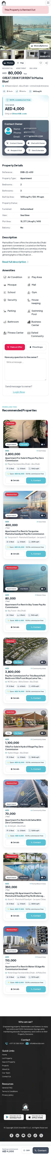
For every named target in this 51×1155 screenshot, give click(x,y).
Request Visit (16, 150)
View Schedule (38, 150)
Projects (5, 1066)
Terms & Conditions (10, 1091)
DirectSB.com (19, 113)
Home (4, 1055)
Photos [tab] (10, 63)
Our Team (6, 1073)
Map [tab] (22, 63)
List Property (7, 1058)
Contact (42, 1150)
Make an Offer (16, 347)
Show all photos (41, 46)
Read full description (14, 261)
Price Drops (37, 347)
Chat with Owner (38, 143)
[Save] (40, 63)
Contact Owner (16, 143)
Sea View (33, 68)
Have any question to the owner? (21, 357)
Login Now (19, 391)
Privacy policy (7, 1095)
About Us (5, 1069)
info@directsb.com (36, 1043)
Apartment (21, 68)
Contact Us (6, 1077)
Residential (7, 68)
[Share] (46, 63)
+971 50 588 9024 (16, 1043)
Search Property (8, 1062)
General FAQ (7, 1088)
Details (16, 480)
